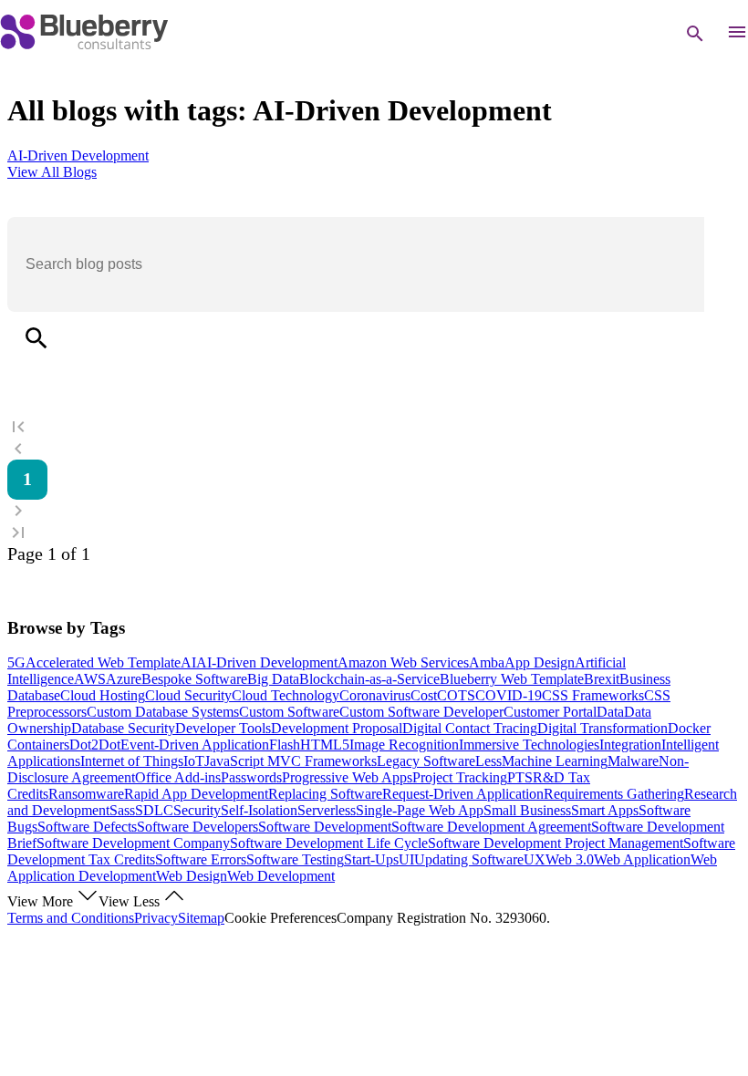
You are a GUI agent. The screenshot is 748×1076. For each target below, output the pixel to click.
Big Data (273, 679)
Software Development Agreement (491, 826)
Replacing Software (325, 794)
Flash (284, 744)
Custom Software (289, 711)
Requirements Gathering (614, 794)
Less (488, 761)
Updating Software (469, 859)
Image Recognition (404, 744)
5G (16, 662)
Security (197, 810)
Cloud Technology (285, 695)
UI (406, 859)
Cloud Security (188, 695)
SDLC (154, 810)
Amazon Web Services (403, 662)
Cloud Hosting (102, 695)
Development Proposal (336, 728)
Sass (122, 810)
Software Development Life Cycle (329, 843)
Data (610, 711)
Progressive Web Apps (347, 777)
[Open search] (695, 34)
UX (534, 859)
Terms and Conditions (70, 918)
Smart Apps (605, 810)
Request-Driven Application (463, 794)
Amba (486, 662)
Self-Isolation (259, 810)
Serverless (326, 810)
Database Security (123, 728)
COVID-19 (508, 695)
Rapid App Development (196, 794)
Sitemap (201, 918)
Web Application (642, 859)
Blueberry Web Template (512, 679)
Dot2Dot (94, 744)
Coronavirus (374, 695)
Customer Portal (550, 711)
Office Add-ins (178, 777)
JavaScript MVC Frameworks (290, 761)
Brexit (601, 679)
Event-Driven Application (194, 744)
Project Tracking (459, 777)
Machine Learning (555, 761)
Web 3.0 (569, 859)
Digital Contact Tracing (469, 728)
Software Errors (200, 859)
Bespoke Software (194, 679)
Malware (633, 761)
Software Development (324, 826)
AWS (90, 679)
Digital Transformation (602, 728)
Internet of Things (131, 761)
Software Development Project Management (555, 843)
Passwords (251, 777)
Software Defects (87, 826)
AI (188, 662)
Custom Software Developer (421, 711)
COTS (456, 695)
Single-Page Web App (419, 810)
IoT (193, 761)
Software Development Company (133, 843)
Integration (630, 744)
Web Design (191, 876)
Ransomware (86, 794)
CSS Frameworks (593, 695)
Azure (123, 679)
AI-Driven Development (267, 662)
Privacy (156, 918)
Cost (423, 695)
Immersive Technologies (529, 744)
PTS (520, 777)
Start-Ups (371, 859)
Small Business (527, 810)
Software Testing (295, 859)
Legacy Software (426, 761)
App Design (539, 662)
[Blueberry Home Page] (84, 45)
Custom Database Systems (163, 711)
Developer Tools (223, 728)
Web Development (281, 876)
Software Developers (197, 826)
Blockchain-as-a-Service (369, 679)
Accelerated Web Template (103, 662)
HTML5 (324, 744)
